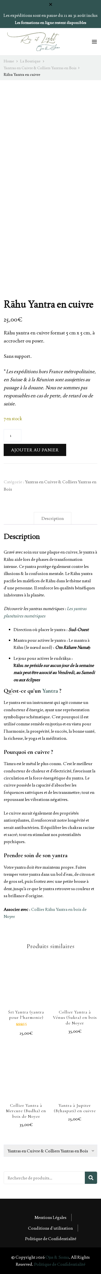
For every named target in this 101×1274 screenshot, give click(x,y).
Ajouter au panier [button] (26, 985)
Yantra (50, 690)
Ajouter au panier (35, 450)
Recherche (91, 1178)
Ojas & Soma (57, 1257)
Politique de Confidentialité (50, 1238)
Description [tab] (52, 518)
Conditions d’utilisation (50, 1228)
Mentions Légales (50, 1217)
